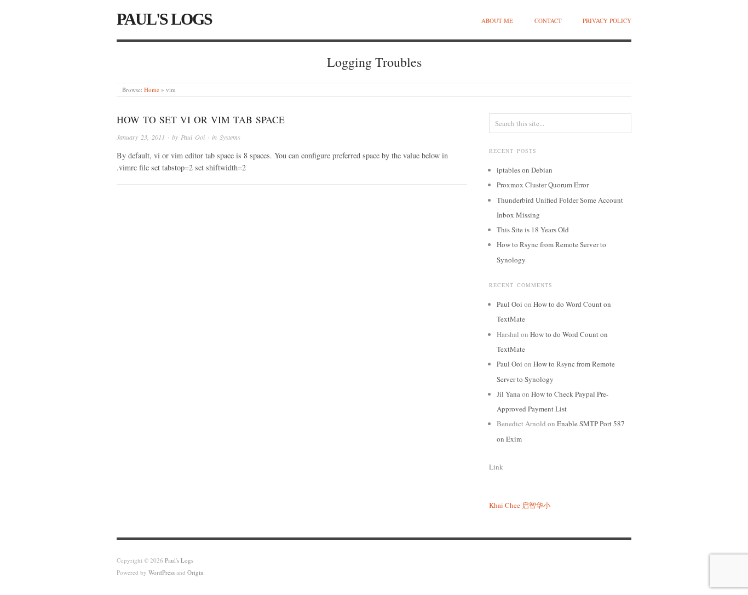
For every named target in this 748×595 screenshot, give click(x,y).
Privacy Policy (607, 20)
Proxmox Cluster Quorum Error (543, 185)
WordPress (161, 572)
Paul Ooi (193, 137)
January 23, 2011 (141, 137)
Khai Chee (504, 505)
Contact (548, 20)
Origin (195, 572)
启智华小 (536, 505)
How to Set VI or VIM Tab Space (201, 119)
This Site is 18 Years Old (533, 229)
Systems (230, 137)
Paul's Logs (164, 19)
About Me (497, 20)
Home (151, 89)
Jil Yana (508, 394)
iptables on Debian (525, 170)
